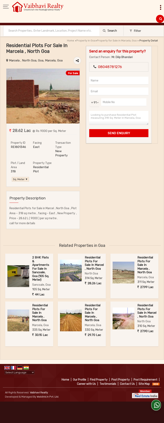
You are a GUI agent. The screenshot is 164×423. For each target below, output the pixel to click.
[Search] (160, 19)
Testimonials (108, 384)
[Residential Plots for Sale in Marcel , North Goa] (71, 270)
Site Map (144, 384)
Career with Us (86, 384)
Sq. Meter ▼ (20, 179)
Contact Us (127, 384)
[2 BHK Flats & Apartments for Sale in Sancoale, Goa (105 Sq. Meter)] (18, 276)
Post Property (120, 379)
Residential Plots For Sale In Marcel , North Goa (94, 263)
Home (70, 40)
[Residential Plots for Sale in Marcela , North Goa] (43, 122)
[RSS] (156, 384)
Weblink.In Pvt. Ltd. (48, 396)
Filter (137, 31)
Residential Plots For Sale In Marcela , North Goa (145, 265)
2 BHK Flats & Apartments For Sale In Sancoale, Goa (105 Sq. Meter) (40, 268)
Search (112, 30)
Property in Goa (85, 40)
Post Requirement (145, 379)
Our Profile (79, 379)
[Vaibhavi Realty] (38, 7)
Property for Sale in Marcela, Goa (117, 40)
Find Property (99, 379)
